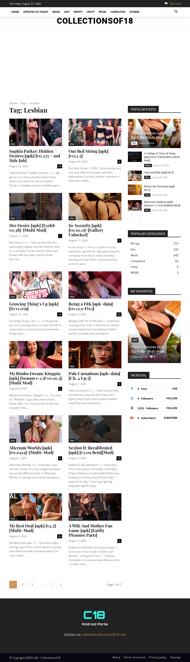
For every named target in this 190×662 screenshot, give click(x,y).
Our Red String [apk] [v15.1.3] (88, 153)
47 (119, 314)
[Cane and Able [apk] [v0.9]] (135, 176)
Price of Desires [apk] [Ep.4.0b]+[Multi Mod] (147, 135)
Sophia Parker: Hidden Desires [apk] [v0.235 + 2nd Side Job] (34, 155)
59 (59, 166)
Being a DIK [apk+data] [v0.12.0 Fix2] (91, 306)
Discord (175, 3)
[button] (176, 12)
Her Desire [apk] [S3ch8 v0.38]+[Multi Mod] (32, 228)
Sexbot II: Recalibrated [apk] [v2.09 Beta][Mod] (91, 450)
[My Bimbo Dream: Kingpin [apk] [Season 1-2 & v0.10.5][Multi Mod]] (35, 355)
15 (59, 314)
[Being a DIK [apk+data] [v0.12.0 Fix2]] (95, 285)
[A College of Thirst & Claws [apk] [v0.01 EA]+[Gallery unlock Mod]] (135, 157)
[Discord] (166, 3)
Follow (171, 398)
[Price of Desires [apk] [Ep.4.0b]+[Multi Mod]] (154, 332)
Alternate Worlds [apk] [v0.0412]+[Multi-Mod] (31, 450)
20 (59, 536)
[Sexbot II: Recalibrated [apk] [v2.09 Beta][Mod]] (95, 429)
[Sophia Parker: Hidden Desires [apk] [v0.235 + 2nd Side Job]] (35, 132)
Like (174, 388)
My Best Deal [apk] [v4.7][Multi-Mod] (32, 528)
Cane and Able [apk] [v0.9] (159, 172)
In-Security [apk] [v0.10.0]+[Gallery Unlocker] (86, 230)
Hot (13, 144)
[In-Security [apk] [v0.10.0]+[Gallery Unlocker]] (95, 207)
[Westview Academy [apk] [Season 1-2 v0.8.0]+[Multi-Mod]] (135, 205)
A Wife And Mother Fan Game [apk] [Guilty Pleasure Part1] (90, 530)
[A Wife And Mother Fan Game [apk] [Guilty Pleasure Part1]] (95, 507)
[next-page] (61, 584)
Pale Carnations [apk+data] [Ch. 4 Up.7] (94, 376)
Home (13, 103)
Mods (148, 165)
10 (119, 458)
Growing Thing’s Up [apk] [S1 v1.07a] (34, 306)
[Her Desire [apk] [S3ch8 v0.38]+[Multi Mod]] (35, 207)
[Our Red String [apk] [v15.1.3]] (95, 132)
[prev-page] (131, 218)
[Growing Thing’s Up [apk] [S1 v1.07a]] (35, 285)
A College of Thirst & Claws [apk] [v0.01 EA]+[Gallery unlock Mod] (162, 157)
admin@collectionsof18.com (104, 634)
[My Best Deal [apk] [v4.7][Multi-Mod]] (35, 507)
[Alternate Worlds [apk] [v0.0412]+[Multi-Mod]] (35, 429)
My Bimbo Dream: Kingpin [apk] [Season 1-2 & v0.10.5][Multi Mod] (35, 378)
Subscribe (170, 417)
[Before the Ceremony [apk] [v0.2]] (135, 190)
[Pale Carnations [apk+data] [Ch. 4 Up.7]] (95, 355)
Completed (76, 518)
